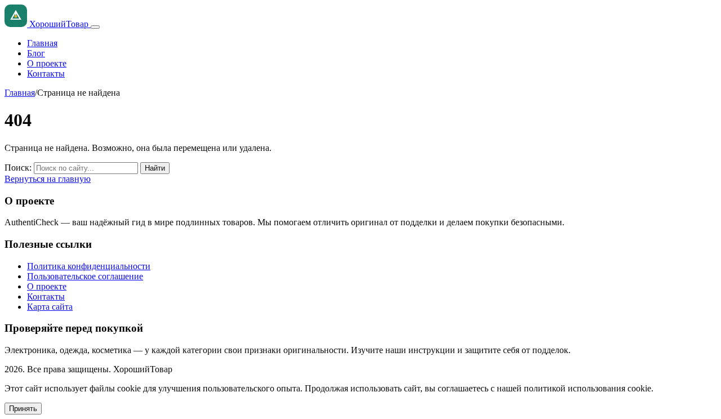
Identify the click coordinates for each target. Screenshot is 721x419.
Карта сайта (50, 306)
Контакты (46, 73)
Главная (42, 43)
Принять (23, 408)
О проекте (46, 63)
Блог (36, 53)
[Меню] (95, 27)
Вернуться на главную (48, 179)
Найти (155, 168)
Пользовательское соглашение (85, 276)
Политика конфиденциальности (88, 266)
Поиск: (18, 167)
